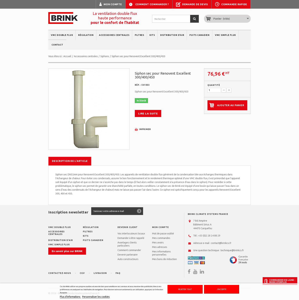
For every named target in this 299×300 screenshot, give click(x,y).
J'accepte (221, 289)
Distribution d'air (172, 35)
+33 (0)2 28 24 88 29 (209, 235)
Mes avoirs (158, 242)
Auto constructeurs (127, 259)
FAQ (118, 273)
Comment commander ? (152, 4)
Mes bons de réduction (164, 259)
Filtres (139, 35)
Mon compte (113, 4)
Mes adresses (159, 247)
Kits (152, 35)
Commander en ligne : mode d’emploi (282, 281)
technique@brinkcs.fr (232, 250)
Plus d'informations (70, 296)
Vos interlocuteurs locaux (131, 233)
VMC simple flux (225, 35)
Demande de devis (195, 4)
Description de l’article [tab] (70, 161)
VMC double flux (62, 35)
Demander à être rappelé (130, 238)
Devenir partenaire (127, 254)
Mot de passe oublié (163, 233)
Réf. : (138, 85)
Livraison (100, 273)
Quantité (213, 85)
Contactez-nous (59, 273)
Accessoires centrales (114, 35)
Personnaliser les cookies (96, 296)
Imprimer (145, 129)
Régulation (86, 35)
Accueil (67, 56)
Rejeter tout (185, 289)
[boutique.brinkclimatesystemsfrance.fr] (63, 18)
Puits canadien (199, 35)
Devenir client (127, 227)
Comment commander (129, 250)
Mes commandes (161, 238)
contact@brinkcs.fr (221, 243)
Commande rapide (234, 4)
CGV (82, 273)
